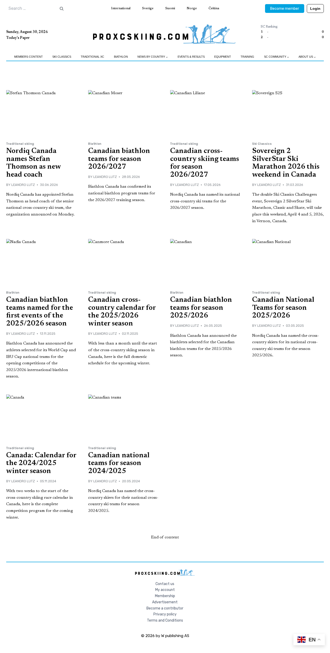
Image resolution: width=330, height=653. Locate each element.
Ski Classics (61, 56)
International (120, 8)
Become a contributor (164, 608)
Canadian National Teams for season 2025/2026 (283, 308)
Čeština (214, 8)
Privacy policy (165, 614)
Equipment (222, 56)
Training (247, 56)
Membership (165, 596)
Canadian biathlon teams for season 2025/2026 (201, 308)
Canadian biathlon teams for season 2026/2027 (119, 159)
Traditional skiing (20, 143)
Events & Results (191, 56)
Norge (192, 8)
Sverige (147, 8)
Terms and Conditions (165, 620)
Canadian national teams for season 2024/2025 (119, 463)
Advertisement (165, 602)
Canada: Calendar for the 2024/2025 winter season (41, 463)
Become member (284, 8)
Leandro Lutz (23, 185)
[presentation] (42, 114)
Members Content (28, 56)
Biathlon (121, 56)
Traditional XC (92, 56)
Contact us (164, 584)
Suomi (170, 8)
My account (165, 590)
